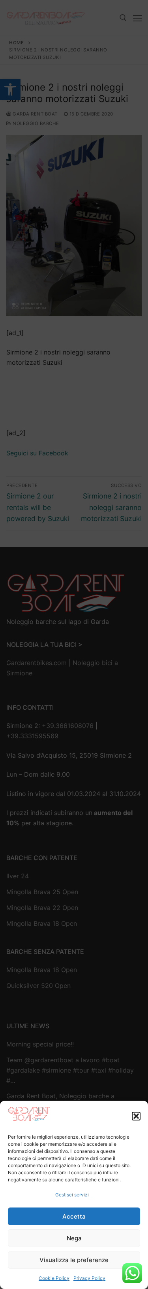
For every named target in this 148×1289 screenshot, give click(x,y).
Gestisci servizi (72, 1195)
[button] (136, 1116)
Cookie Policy (54, 1278)
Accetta (74, 1216)
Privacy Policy (89, 1278)
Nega (74, 1238)
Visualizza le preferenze (74, 1260)
